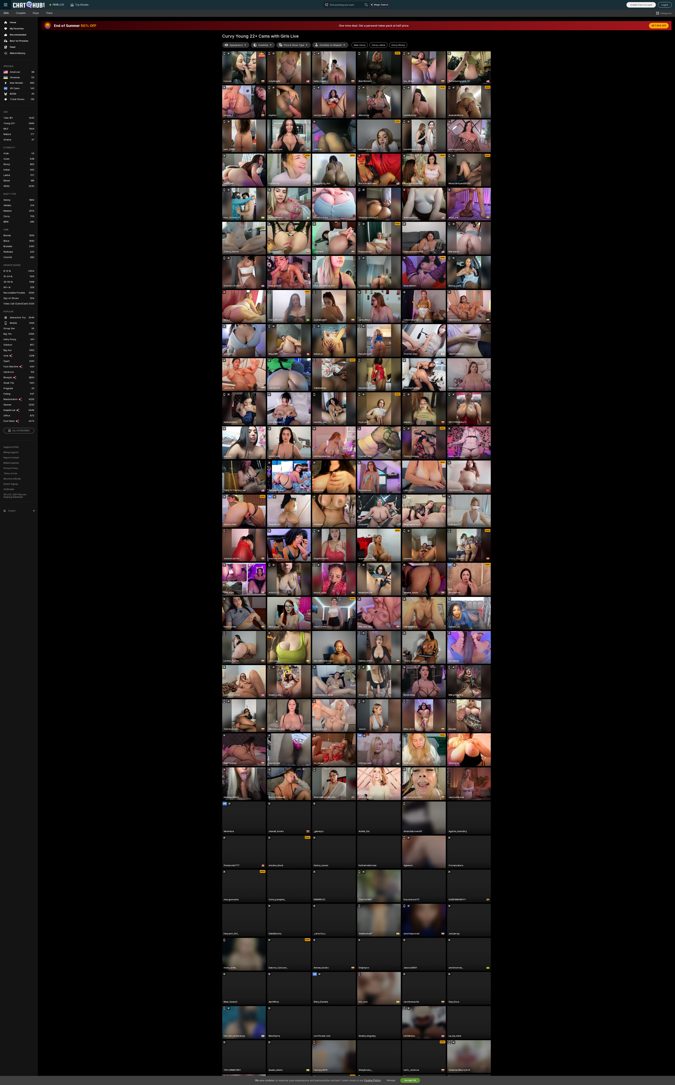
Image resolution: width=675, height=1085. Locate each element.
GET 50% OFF (658, 25)
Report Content (11, 457)
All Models (9, 489)
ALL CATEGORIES (21, 430)
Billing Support (11, 452)
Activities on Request (331, 45)
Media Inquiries (11, 463)
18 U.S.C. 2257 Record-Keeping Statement (15, 495)
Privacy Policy (11, 468)
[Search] (366, 4)
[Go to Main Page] (28, 4)
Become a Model (12, 479)
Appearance (236, 45)
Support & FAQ (11, 447)
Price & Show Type (294, 45)
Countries (263, 45)
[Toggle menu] (5, 4)
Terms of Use (10, 473)
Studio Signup (11, 484)
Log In (665, 5)
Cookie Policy (372, 1080)
